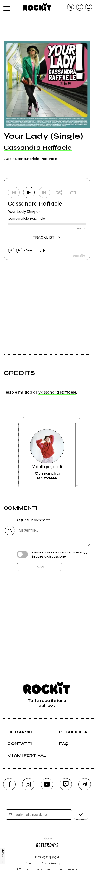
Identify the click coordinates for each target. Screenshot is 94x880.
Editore (44, 841)
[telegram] (84, 784)
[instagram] (28, 784)
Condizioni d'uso (36, 863)
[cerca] (79, 7)
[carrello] (70, 7)
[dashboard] (88, 7)
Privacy (3, 857)
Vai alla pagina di (47, 472)
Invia (39, 566)
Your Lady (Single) (24, 211)
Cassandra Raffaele (38, 147)
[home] (37, 7)
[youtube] (47, 784)
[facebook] (9, 784)
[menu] (5, 7)
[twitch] (66, 784)
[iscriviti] (81, 815)
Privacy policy (59, 863)
